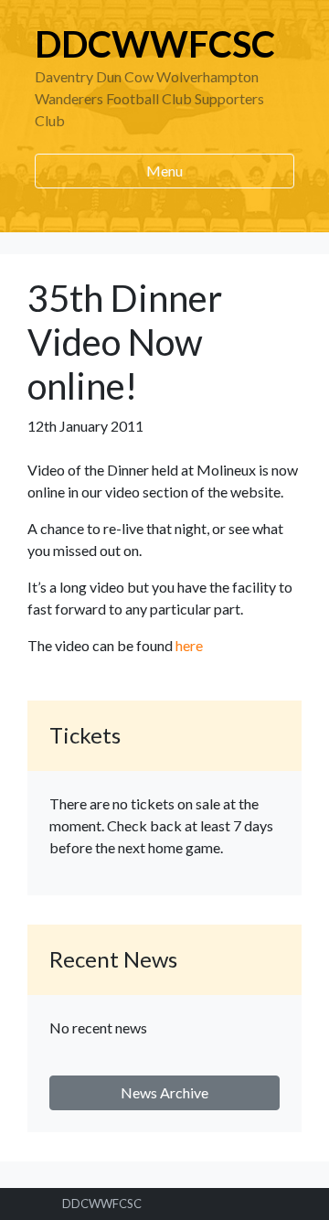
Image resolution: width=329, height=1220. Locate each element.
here (189, 645)
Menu (164, 170)
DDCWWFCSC (155, 44)
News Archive (164, 1092)
